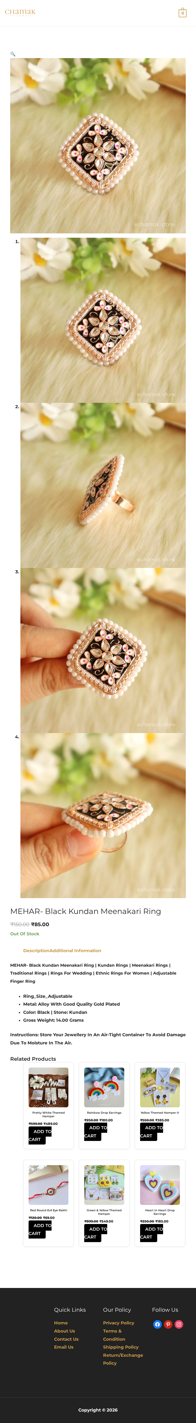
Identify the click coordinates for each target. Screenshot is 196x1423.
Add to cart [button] (40, 1135)
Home (61, 1322)
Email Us (64, 1347)
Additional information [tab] (75, 950)
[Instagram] (179, 1324)
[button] (13, 54)
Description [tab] (36, 950)
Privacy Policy (118, 1322)
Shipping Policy (121, 1347)
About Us (64, 1331)
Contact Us (66, 1339)
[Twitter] (168, 1324)
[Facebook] (157, 1324)
